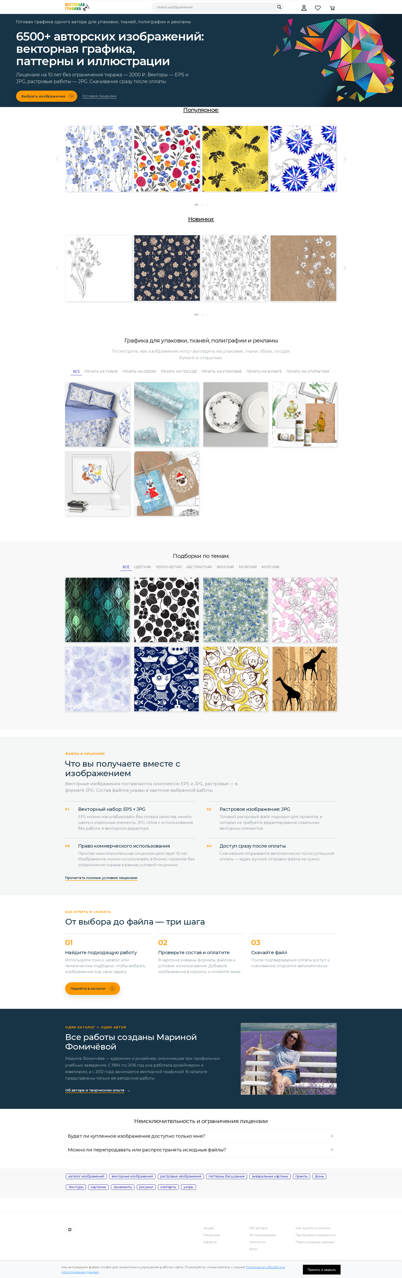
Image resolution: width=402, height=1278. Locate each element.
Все (76, 371)
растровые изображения (180, 1176)
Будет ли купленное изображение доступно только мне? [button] (136, 1136)
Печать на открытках (307, 371)
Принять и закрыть (322, 1269)
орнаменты (123, 1187)
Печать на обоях (139, 371)
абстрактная (199, 567)
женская (225, 567)
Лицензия (211, 1235)
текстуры (76, 1187)
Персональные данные (314, 1242)
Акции (208, 1228)
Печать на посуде (179, 371)
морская (270, 567)
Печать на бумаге (264, 371)
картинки (98, 1187)
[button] (304, 8)
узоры (188, 1187)
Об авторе (258, 1228)
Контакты (257, 1242)
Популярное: (201, 110)
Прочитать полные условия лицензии (101, 877)
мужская (248, 567)
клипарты (168, 1187)
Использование (262, 1235)
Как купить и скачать (312, 1228)
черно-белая (168, 567)
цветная (142, 567)
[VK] (69, 1229)
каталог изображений (86, 1176)
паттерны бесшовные (227, 1176)
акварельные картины (270, 1176)
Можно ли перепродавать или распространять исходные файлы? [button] (147, 1150)
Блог (253, 1249)
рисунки (146, 1187)
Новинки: (201, 219)
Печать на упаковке (221, 371)
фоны (319, 1176)
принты (301, 1176)
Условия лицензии (99, 96)
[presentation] (58, 159)
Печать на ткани (101, 371)
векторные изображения (132, 1176)
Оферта (210, 1242)
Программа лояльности (315, 1235)
